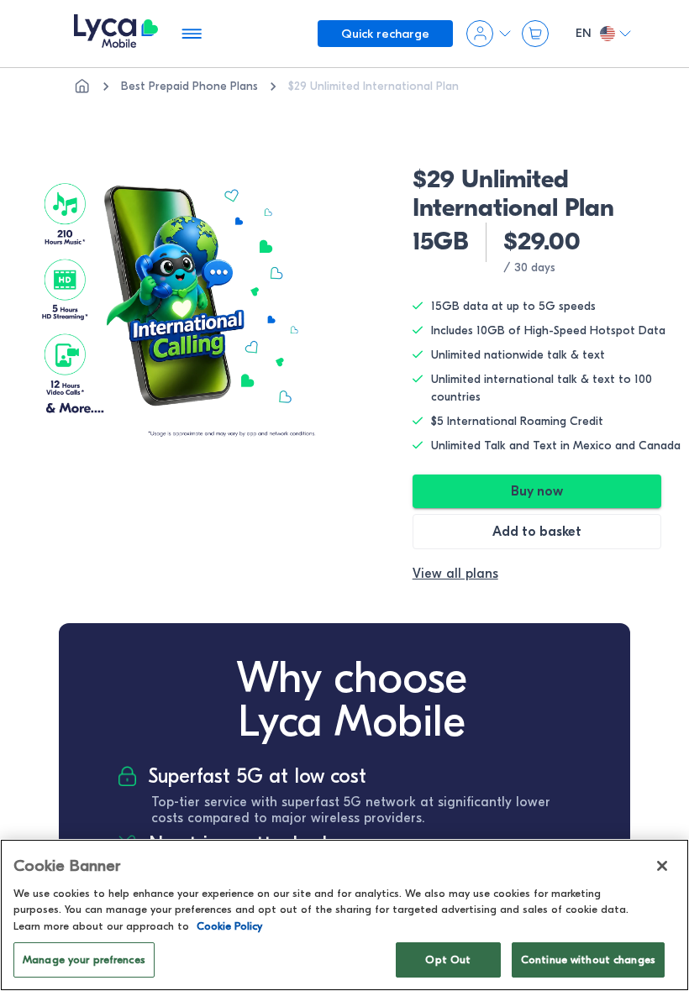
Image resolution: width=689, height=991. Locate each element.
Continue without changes (588, 959)
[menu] (116, 34)
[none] (82, 86)
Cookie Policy (229, 926)
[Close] (662, 865)
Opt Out (448, 959)
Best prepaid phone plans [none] (189, 86)
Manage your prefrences (84, 959)
